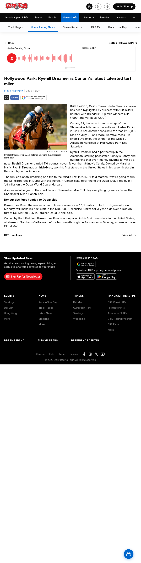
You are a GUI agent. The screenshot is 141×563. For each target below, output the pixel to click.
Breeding (105, 17)
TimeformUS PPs (117, 313)
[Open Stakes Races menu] (82, 27)
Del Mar (8, 307)
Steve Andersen (13, 90)
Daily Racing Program (120, 318)
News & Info (70, 17)
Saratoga (88, 17)
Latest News (45, 313)
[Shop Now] (98, 6)
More (7, 318)
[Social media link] (84, 354)
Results (52, 17)
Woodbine (79, 318)
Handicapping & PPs (17, 17)
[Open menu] (134, 17)
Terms (62, 354)
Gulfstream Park (82, 307)
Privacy (74, 354)
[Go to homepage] (17, 6)
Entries (38, 17)
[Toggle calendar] (89, 6)
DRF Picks (113, 324)
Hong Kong (10, 313)
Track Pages (46, 307)
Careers (40, 354)
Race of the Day (48, 302)
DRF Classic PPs (117, 302)
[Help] (107, 6)
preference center (85, 340)
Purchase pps (48, 340)
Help (52, 354)
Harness (121, 17)
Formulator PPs (116, 307)
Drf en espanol (15, 340)
